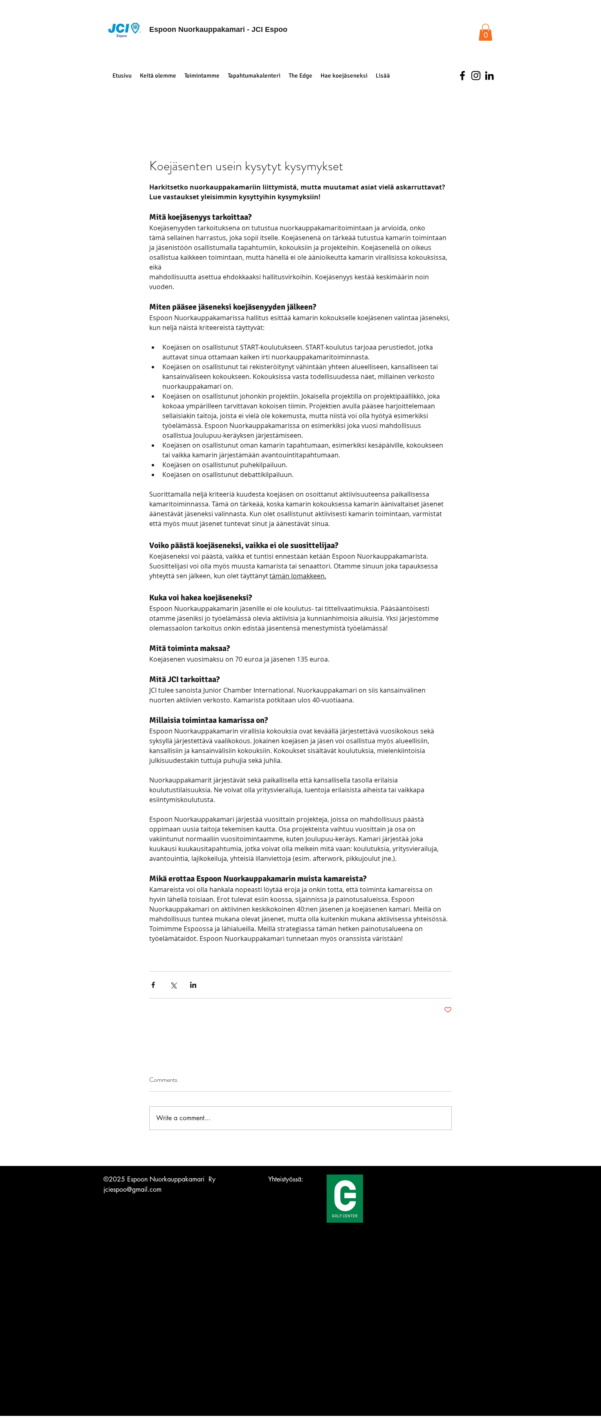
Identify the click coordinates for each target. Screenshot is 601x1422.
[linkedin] (489, 75)
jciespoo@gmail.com (132, 1189)
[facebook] (462, 75)
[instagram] (476, 75)
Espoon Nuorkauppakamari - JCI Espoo (218, 29)
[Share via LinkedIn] (193, 985)
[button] (485, 32)
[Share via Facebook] (153, 985)
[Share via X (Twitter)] (173, 985)
